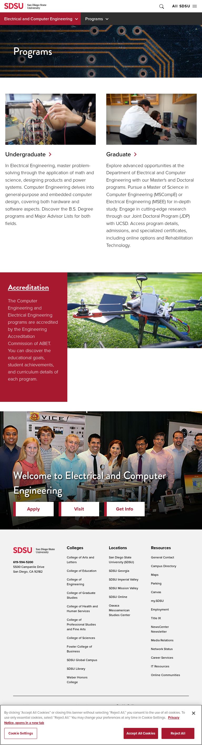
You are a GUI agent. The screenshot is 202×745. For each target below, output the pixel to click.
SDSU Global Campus (82, 660)
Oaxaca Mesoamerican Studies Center (119, 610)
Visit (79, 509)
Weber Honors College (77, 679)
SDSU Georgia (119, 570)
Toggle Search (161, 6)
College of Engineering (75, 581)
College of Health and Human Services (82, 608)
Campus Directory (163, 566)
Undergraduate (25, 154)
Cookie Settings (20, 733)
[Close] (193, 713)
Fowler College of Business (79, 648)
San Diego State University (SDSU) (121, 559)
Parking (156, 583)
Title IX (156, 618)
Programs (94, 19)
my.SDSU (157, 600)
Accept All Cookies (141, 733)
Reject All (178, 733)
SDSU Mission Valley (123, 588)
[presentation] (74, 548)
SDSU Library (76, 668)
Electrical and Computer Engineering (38, 19)
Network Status (162, 649)
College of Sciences (81, 638)
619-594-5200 (23, 562)
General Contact (162, 557)
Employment (160, 609)
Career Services (162, 657)
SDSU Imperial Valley (123, 579)
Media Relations (162, 640)
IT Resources (160, 666)
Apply (33, 509)
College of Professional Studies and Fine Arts (81, 624)
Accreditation (28, 287)
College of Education (82, 570)
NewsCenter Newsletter (160, 629)
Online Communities (165, 675)
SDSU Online (118, 596)
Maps (155, 574)
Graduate (118, 154)
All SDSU (181, 6)
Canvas (156, 592)
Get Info (124, 509)
